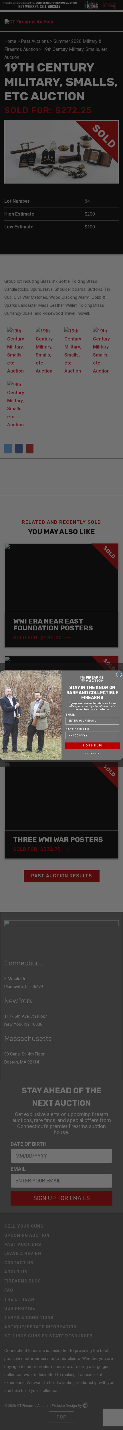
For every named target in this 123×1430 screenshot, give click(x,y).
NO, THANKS (92, 753)
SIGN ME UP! (92, 745)
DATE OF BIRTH (77, 729)
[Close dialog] (119, 674)
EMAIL (70, 714)
